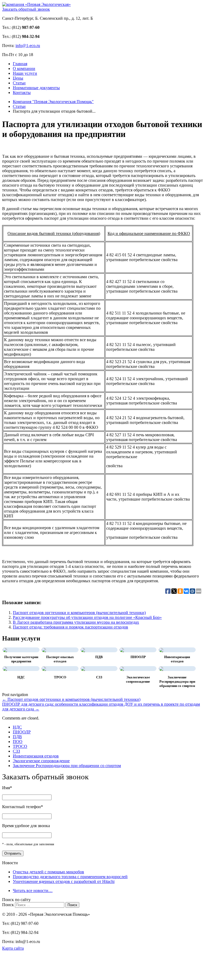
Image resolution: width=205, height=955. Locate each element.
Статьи (19, 83)
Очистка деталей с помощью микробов (48, 872)
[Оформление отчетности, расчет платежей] (122, 668)
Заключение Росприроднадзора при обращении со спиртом (177, 681)
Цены (18, 78)
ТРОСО (60, 677)
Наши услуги (25, 73)
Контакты (22, 92)
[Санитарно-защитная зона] (83, 668)
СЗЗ (99, 677)
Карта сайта (13, 948)
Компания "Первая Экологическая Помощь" (53, 101)
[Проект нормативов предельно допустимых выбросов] (83, 649)
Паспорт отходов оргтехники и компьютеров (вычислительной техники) (79, 612)
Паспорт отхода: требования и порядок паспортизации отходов (70, 627)
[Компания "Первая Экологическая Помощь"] (36, 4)
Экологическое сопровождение (138, 679)
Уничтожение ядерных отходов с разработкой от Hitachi (64, 881)
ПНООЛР (138, 657)
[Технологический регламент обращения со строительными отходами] (44, 668)
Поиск (8, 904)
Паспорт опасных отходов (60, 659)
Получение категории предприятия (21, 659)
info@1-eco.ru (27, 45)
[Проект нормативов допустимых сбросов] (5, 668)
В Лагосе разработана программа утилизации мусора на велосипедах (76, 622)
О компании (24, 68)
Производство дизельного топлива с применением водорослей (70, 876)
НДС (21, 677)
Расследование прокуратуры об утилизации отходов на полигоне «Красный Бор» (87, 617)
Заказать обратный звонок (26, 9)
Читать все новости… (33, 890)
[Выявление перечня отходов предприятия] (161, 649)
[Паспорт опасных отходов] (44, 649)
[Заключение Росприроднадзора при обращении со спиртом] (161, 668)
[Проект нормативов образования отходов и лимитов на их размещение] (122, 649)
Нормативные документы (36, 87)
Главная (20, 63)
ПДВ (99, 657)
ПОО (17, 741)
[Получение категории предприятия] (5, 649)
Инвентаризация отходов (177, 659)
